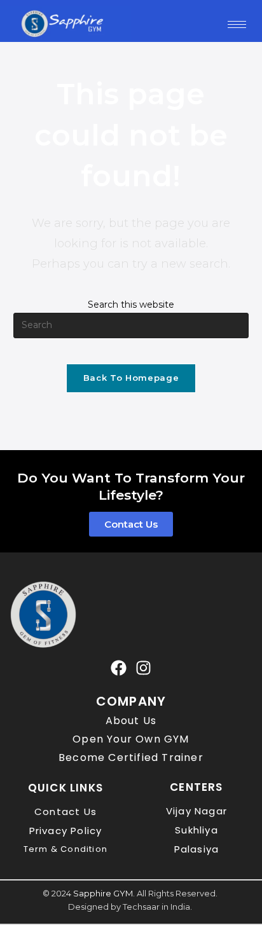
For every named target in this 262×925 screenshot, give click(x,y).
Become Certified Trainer (131, 757)
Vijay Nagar (196, 811)
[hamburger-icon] (237, 24)
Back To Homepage (131, 378)
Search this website (131, 304)
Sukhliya (196, 830)
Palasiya (196, 849)
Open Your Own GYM (130, 739)
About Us (131, 720)
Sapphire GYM (103, 893)
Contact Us (65, 811)
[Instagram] (143, 668)
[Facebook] (119, 668)
